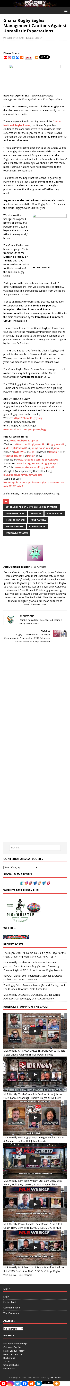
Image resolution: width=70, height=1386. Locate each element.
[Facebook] (17, 57)
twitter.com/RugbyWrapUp (29, 444)
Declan (31, 455)
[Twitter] (13, 57)
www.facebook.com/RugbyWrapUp (37, 459)
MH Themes (55, 1377)
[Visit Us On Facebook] (35, 883)
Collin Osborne (15, 513)
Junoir (56, 448)
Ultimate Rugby (11, 1364)
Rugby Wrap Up (14, 526)
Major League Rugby (13, 1350)
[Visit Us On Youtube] (30, 883)
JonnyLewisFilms (40, 448)
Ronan (53, 452)
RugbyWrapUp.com (17, 532)
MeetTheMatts (15, 455)
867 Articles (40, 566)
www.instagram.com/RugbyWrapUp (38, 463)
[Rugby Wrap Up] (35, 5)
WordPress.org (11, 1313)
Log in (6, 1296)
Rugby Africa (38, 519)
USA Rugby (9, 1368)
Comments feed (11, 1307)
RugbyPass (9, 1357)
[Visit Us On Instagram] (26, 883)
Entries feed (9, 1302)
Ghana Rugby (54, 513)
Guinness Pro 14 (11, 1347)
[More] (36, 57)
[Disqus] (35, 698)
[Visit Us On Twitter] (22, 883)
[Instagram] (9, 57)
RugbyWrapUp (56, 444)
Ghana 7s (36, 513)
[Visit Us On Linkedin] (44, 883)
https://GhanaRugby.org (27, 418)
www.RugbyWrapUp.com (24, 440)
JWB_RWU (19, 452)
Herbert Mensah (15, 519)
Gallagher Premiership (15, 1343)
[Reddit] (21, 57)
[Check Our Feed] (39, 883)
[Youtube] (5, 57)
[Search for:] (35, 848)
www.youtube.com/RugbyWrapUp (35, 467)
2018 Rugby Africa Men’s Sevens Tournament (31, 507)
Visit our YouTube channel (17, 1275)
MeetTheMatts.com (13, 1354)
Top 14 (6, 1361)
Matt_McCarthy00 (16, 448)
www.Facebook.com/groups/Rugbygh (25, 429)
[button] (65, 10)
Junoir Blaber (35, 37)
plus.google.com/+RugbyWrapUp (22, 474)
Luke (31, 452)
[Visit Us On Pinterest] (48, 883)
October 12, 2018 (14, 37)
